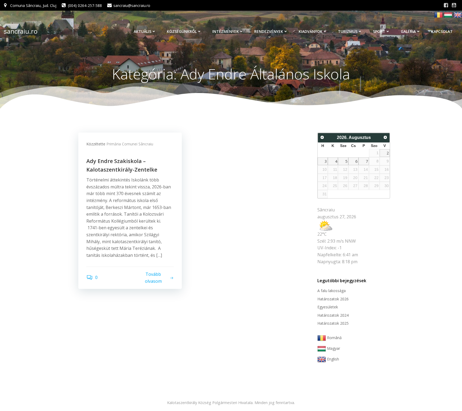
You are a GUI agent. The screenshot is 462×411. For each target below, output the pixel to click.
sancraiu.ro (20, 31)
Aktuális (142, 31)
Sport (379, 31)
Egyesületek (327, 306)
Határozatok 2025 (333, 323)
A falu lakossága (331, 290)
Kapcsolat (442, 31)
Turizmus (347, 31)
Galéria (408, 31)
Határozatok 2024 (333, 315)
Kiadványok (310, 31)
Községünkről (182, 31)
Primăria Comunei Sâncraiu (129, 143)
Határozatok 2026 (333, 298)
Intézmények (225, 31)
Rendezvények (268, 31)
